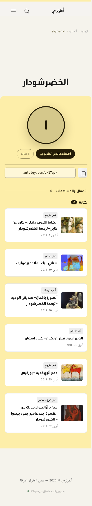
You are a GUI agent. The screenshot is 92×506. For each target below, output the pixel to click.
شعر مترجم (50, 215)
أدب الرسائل (49, 290)
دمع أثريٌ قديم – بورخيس (39, 372)
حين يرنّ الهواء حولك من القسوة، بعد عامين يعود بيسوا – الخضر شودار (34, 413)
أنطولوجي (58, 10)
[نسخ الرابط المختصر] (82, 173)
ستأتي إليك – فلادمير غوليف (37, 263)
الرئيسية (84, 31)
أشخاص (73, 31)
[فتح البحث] (26, 11)
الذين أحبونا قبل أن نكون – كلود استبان (54, 338)
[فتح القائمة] (13, 11)
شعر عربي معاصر (47, 400)
